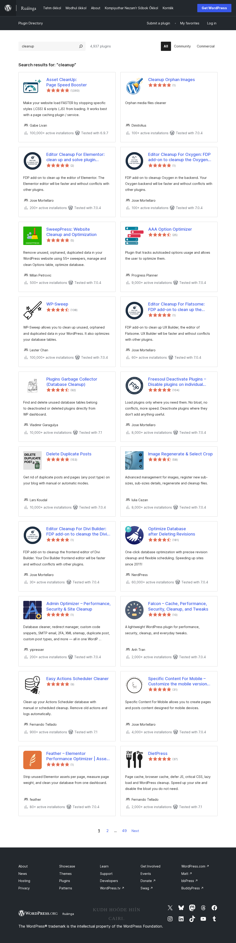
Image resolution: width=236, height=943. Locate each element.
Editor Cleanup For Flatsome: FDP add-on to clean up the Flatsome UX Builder (176, 307)
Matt (186, 874)
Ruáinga (68, 914)
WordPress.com (195, 866)
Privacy (24, 888)
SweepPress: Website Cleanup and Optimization (71, 232)
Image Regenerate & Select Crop (180, 453)
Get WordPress (214, 8)
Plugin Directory (30, 23)
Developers (109, 881)
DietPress (158, 753)
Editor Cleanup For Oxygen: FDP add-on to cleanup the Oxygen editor (179, 157)
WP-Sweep (57, 304)
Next (135, 831)
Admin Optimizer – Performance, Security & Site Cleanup (78, 606)
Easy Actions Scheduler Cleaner (77, 678)
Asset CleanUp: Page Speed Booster (66, 82)
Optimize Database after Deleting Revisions (171, 531)
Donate (148, 881)
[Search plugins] (81, 46)
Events (146, 874)
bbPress (189, 881)
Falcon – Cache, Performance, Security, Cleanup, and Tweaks (178, 606)
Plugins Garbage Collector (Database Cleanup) (71, 382)
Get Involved (150, 866)
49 (124, 830)
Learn (104, 866)
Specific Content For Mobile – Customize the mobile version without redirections (177, 681)
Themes (65, 874)
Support (106, 874)
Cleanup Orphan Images (171, 79)
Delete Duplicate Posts (68, 453)
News (22, 874)
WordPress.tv (112, 888)
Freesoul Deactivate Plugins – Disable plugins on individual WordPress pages (177, 382)
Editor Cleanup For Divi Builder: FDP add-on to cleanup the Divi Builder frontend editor (76, 531)
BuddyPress (192, 888)
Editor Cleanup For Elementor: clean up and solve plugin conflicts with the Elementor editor (75, 157)
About (23, 866)
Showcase (67, 866)
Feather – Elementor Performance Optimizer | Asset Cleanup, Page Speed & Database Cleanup (77, 756)
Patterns (65, 888)
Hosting (24, 881)
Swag (147, 888)
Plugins (64, 881)
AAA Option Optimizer (170, 229)
